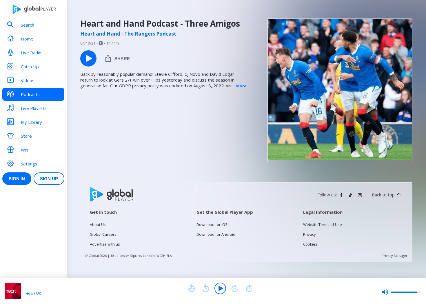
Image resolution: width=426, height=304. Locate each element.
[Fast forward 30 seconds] (235, 288)
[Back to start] (191, 288)
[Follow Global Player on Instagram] (360, 198)
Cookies (310, 244)
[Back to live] (249, 288)
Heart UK (33, 293)
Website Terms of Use (322, 224)
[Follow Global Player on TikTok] (351, 198)
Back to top (383, 195)
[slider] (401, 292)
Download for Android (215, 234)
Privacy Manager (394, 255)
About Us (98, 224)
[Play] (220, 288)
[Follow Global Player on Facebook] (341, 198)
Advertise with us (105, 244)
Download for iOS (211, 224)
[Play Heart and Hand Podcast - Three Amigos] (88, 58)
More (241, 86)
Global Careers (103, 234)
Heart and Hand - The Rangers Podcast (128, 34)
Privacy (309, 234)
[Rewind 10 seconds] (206, 288)
